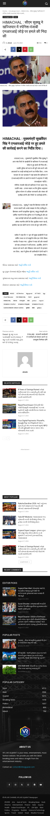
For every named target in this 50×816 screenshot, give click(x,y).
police (34, 301)
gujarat (36, 297)
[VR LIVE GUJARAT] (25, 3)
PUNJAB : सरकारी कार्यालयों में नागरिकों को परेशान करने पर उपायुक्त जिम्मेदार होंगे (37, 337)
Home (5, 11)
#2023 (12, 293)
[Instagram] (15, 784)
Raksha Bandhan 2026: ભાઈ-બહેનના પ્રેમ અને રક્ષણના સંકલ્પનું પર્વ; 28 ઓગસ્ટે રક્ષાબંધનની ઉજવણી (32, 505)
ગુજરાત (39, 308)
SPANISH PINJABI (23, 304)
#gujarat (29, 293)
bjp (44, 293)
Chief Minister (8, 297)
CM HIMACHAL (21, 297)
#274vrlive (20, 293)
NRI (28, 301)
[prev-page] (4, 438)
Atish (10, 43)
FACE (30, 297)
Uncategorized (14, 11)
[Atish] (4, 43)
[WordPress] (34, 784)
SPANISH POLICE (37, 304)
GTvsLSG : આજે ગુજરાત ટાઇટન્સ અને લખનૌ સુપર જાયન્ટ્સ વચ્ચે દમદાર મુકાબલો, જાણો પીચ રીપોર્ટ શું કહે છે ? (32, 655)
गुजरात (27, 308)
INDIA (15, 301)
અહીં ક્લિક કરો (35, 278)
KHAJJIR (22, 301)
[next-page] (8, 438)
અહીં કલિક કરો (32, 271)
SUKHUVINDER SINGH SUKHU (13, 308)
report (41, 301)
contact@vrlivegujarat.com (23, 767)
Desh (15, 17)
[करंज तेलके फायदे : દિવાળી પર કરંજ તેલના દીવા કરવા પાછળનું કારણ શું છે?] (9, 669)
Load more (24, 562)
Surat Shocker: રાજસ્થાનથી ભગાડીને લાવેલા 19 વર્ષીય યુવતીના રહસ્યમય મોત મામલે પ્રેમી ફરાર (32, 606)
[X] (19, 49)
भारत (33, 308)
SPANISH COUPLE (10, 304)
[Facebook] (13, 49)
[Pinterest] (25, 49)
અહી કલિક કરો (25, 265)
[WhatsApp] (30, 49)
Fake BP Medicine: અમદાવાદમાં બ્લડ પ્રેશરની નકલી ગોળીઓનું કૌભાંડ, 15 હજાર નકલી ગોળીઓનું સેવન (32, 519)
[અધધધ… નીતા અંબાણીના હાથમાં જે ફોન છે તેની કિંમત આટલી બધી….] (9, 644)
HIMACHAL (7, 301)
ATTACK (38, 293)
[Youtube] (40, 784)
